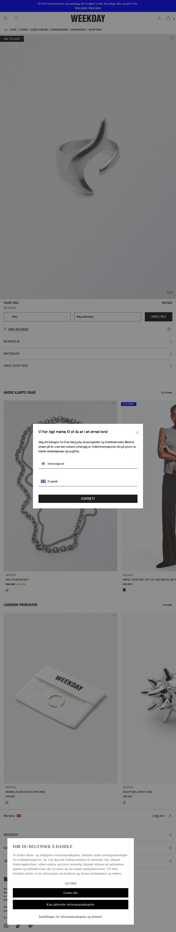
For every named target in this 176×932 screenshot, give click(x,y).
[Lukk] (137, 432)
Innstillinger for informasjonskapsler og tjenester (70, 916)
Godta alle (70, 893)
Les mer (70, 883)
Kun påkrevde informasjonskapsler (70, 904)
